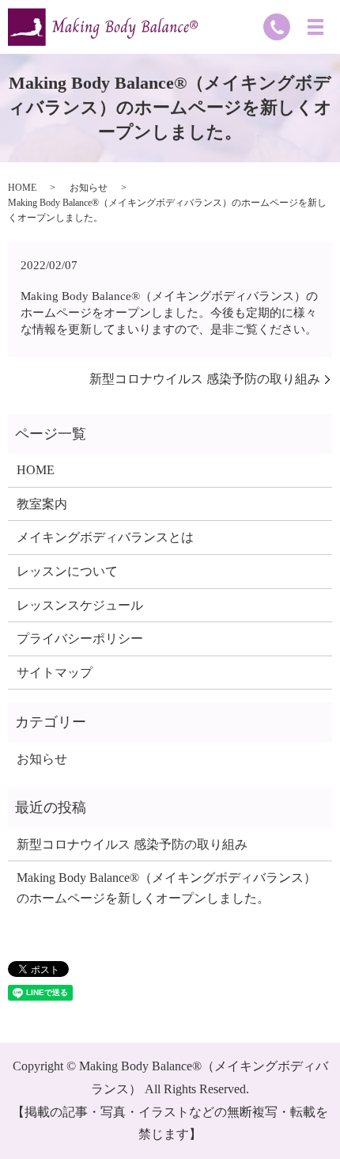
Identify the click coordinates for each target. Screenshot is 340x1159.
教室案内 (42, 504)
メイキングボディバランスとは (105, 537)
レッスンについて (67, 571)
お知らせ (89, 187)
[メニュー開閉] (315, 27)
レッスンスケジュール (80, 605)
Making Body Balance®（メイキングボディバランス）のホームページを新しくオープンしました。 (166, 888)
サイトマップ (55, 672)
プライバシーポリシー (80, 638)
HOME (22, 187)
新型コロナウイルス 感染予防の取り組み (204, 379)
